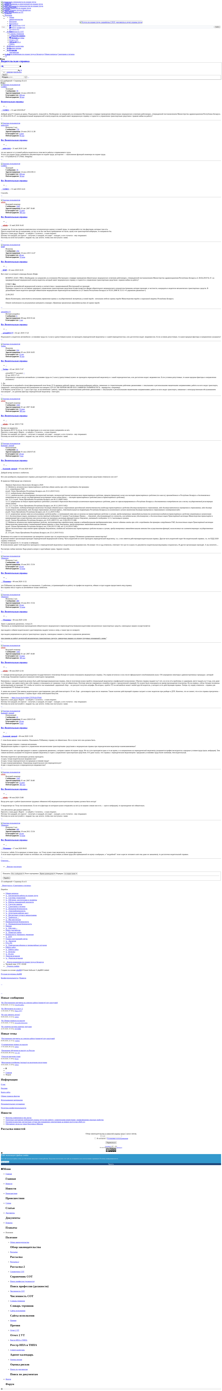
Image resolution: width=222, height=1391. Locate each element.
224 (17, 350)
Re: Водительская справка (14, 140)
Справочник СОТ (17, 1272)
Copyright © (108, 1146)
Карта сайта (5, 1092)
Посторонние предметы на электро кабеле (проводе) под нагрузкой (28, 1038)
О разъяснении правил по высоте (14, 1044)
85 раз (22, 136)
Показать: (7, 873)
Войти (5, 75)
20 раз (21, 454)
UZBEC (4, 87)
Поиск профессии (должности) (22, 1281)
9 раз (21, 456)
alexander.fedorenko (21, 1023)
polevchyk (5, 125)
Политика (5, 1162)
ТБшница (4, 558)
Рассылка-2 (13, 24)
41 (17, 450)
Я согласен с (112, 1138)
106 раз (22, 95)
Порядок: (60, 873)
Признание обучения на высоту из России (18, 1050)
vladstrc (17, 1041)
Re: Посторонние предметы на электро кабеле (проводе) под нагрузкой (29, 1003)
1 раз (21, 320)
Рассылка (13, 21)
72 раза (22, 210)
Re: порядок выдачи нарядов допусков (16, 1027)
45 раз (22, 356)
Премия (13, 1320)
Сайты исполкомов (16, 36)
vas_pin (17, 1053)
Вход (3, 83)
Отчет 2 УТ (13, 40)
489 (17, 562)
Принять (111, 1164)
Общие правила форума (10, 1096)
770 (17, 129)
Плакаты (8, 13)
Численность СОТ (16, 32)
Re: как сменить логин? (10, 1015)
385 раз (22, 213)
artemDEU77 (6, 312)
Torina (3, 346)
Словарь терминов (16, 34)
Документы (9, 11)
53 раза (22, 569)
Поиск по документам (14, 51)
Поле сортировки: (32, 873)
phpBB (19, 970)
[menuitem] (12, 966)
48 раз (21, 255)
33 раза (22, 257)
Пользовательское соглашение (13, 1104)
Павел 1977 (18, 1011)
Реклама (4, 1088)
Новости (8, 5)
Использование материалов (12, 1100)
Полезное (8, 15)
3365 (18, 206)
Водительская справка (12, 101)
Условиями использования (117, 1138)
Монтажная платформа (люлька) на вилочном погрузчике (24, 1062)
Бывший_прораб (7, 446)
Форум (7, 54)
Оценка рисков (15, 48)
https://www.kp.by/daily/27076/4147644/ (27, 698)
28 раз (22, 97)
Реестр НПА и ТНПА (18, 1340)
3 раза (21, 134)
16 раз (21, 566)
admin (3, 202)
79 (17, 91)
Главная (8, 3)
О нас (3, 1084)
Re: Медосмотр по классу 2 (12, 1009)
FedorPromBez (19, 1005)
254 (17, 251)
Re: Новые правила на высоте (13, 1021)
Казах (17, 1059)
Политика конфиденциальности (13, 1108)
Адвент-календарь (16, 46)
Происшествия (10, 7)
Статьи (7, 9)
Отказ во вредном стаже (10, 1056)
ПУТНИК (18, 1029)
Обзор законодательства (16, 18)
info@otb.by (119, 1147)
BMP (3, 247)
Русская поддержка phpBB (11, 974)
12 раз (21, 354)
